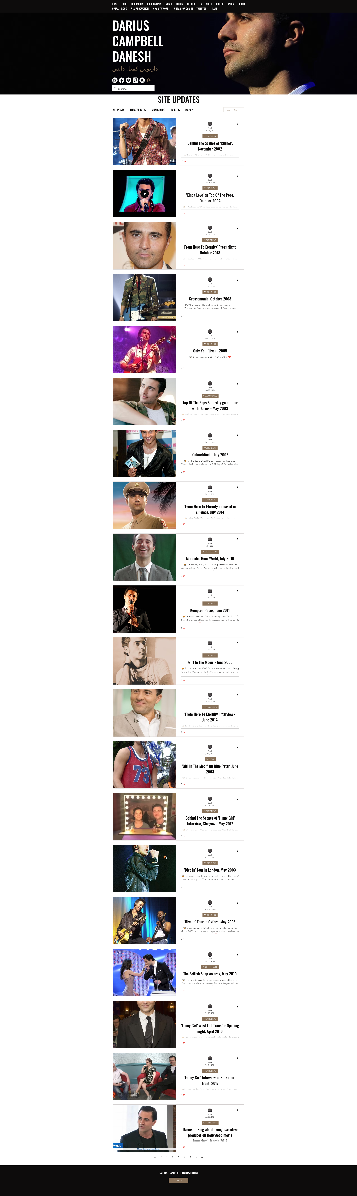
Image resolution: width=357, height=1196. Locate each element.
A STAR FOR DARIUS (184, 8)
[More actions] (238, 124)
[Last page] (201, 1157)
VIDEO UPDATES (210, 396)
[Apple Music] (135, 80)
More (188, 109)
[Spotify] (128, 80)
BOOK (124, 8)
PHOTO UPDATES (210, 551)
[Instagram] (115, 80)
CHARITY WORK (161, 8)
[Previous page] (160, 1157)
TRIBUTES (202, 8)
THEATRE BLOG (138, 109)
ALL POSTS (118, 109)
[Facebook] (121, 80)
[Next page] (196, 1157)
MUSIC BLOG (158, 109)
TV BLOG (175, 109)
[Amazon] (142, 80)
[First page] (155, 1157)
